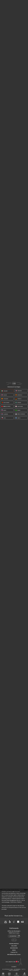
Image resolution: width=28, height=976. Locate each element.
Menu (14, 950)
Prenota (3, 975)
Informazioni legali (14, 954)
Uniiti (14, 966)
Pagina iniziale (14, 943)
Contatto (14, 952)
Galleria (14, 945)
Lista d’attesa (16, 975)
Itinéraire (24, 975)
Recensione (14, 948)
